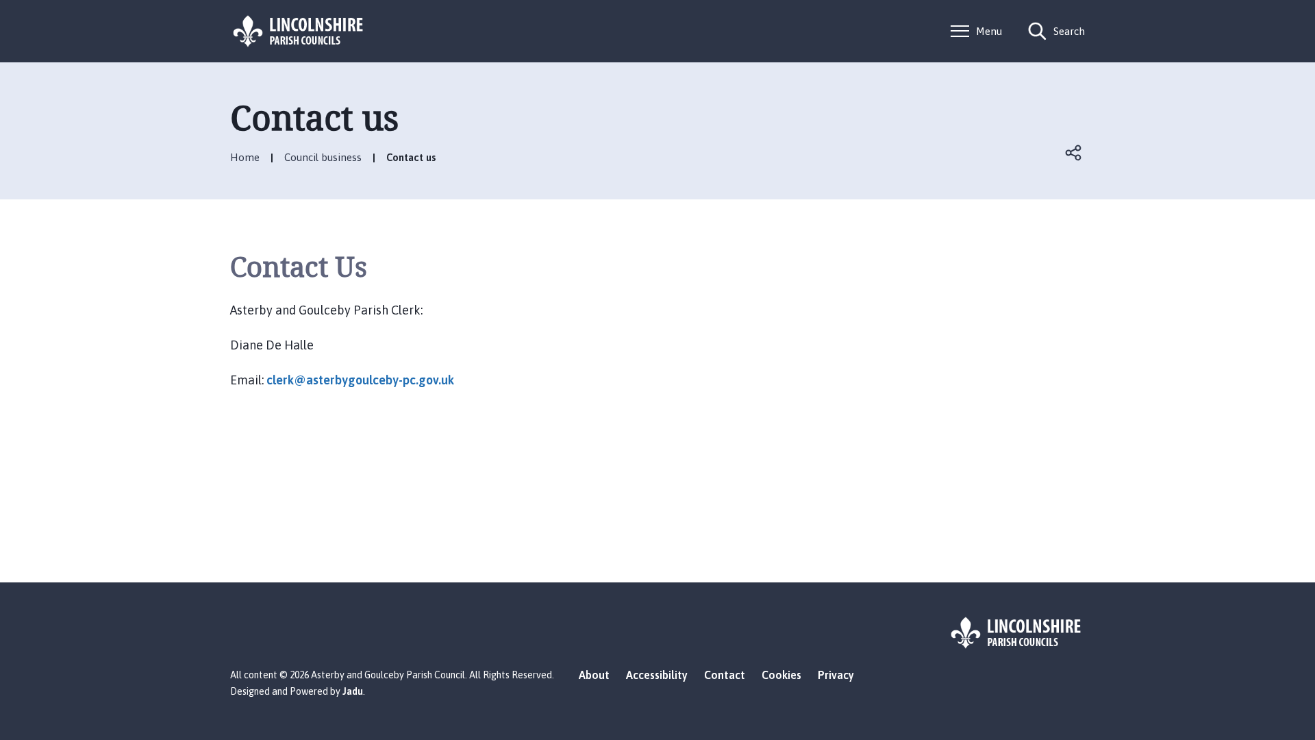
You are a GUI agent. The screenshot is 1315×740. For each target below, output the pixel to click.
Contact (724, 675)
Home (245, 157)
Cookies (781, 675)
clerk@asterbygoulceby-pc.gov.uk (360, 380)
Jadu (352, 691)
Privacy (836, 675)
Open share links (1074, 153)
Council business (323, 157)
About (594, 675)
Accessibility (657, 675)
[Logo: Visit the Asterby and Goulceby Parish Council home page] (298, 31)
